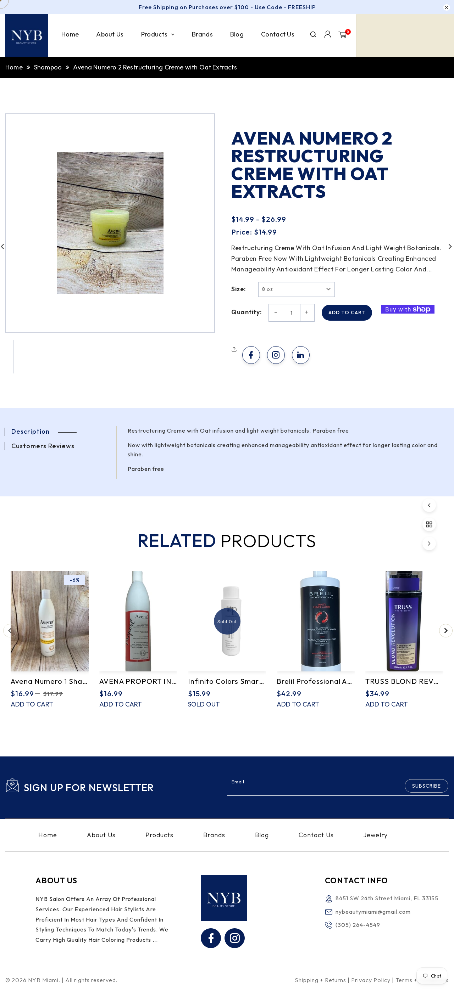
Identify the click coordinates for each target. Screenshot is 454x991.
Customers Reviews (42, 446)
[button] (235, 349)
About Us (101, 835)
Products (159, 835)
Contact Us (316, 835)
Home (14, 67)
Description (30, 431)
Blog (262, 835)
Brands (214, 835)
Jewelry (376, 835)
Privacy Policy (371, 980)
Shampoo (48, 67)
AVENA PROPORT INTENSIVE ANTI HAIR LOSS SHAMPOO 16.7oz (138, 681)
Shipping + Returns (320, 980)
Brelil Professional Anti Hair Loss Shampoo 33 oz (316, 681)
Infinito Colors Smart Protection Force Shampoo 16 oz (227, 681)
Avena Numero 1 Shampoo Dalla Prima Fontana (50, 681)
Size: (238, 289)
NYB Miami (43, 980)
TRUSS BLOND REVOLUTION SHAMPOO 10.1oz (404, 681)
